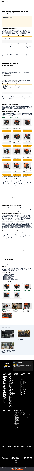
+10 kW (18, 117)
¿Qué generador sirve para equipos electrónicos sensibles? (10, 279)
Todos (3, 117)
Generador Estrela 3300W (16, 127)
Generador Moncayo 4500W (6, 141)
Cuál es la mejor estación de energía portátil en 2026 (24, 339)
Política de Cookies (19, 469)
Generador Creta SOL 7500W (6, 170)
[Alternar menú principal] (32, 1)
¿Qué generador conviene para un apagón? (8, 277)
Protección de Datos (16, 462)
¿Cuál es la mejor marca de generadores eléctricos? (9, 274)
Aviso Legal (16, 465)
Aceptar (13, 469)
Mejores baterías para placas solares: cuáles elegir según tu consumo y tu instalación (8, 339)
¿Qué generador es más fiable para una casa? (9, 276)
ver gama (9, 85)
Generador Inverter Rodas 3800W (27, 127)
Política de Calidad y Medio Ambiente (16, 460)
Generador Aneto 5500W (26, 141)
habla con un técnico (24, 176)
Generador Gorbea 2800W (6, 127)
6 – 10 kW (15, 117)
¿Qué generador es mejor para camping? (8, 278)
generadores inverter (10, 176)
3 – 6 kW (11, 117)
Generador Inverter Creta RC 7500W (17, 156)
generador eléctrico (16, 176)
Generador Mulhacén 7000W (6, 156)
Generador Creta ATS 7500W (27, 156)
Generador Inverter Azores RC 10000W (16, 171)
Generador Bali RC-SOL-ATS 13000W (27, 171)
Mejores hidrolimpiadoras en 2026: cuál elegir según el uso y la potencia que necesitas (8, 351)
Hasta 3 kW (7, 117)
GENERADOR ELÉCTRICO (4, 374)
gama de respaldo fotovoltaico (17, 81)
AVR (6, 263)
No (15, 469)
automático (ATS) (15, 262)
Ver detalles (6, 131)
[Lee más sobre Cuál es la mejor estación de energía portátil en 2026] (24, 333)
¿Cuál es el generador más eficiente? (7, 275)
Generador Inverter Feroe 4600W (16, 142)
